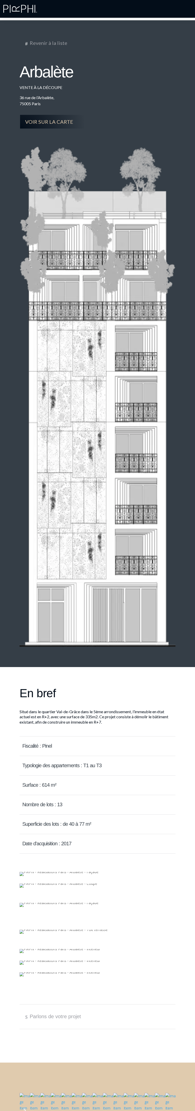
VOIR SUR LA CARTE (52, 122)
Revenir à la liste (46, 43)
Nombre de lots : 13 (41, 805)
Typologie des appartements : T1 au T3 (61, 766)
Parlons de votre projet (53, 1017)
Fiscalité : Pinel (36, 746)
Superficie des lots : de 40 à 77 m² (55, 824)
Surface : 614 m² (38, 785)
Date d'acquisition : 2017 (45, 844)
